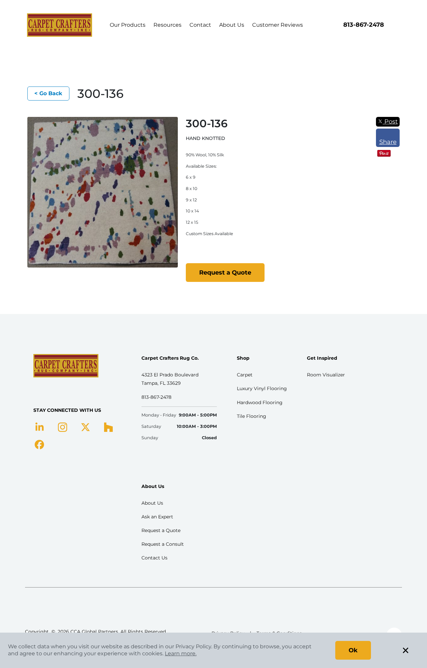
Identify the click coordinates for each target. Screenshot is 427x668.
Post (390, 121)
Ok (353, 650)
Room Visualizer (326, 375)
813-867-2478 (363, 24)
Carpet (245, 375)
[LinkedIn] (39, 427)
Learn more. (180, 653)
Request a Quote (225, 272)
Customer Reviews (277, 25)
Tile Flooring (251, 416)
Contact (200, 25)
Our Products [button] (127, 25)
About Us (231, 25)
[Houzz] (108, 427)
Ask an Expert (157, 517)
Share (388, 142)
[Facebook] (39, 444)
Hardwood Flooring (260, 402)
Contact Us (154, 558)
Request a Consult (162, 544)
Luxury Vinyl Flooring (262, 388)
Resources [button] (167, 25)
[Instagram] (62, 427)
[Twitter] (85, 427)
